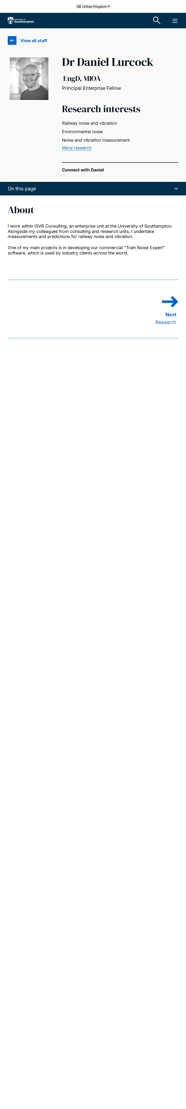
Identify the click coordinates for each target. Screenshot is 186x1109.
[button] (93, 188)
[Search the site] (157, 20)
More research (77, 147)
